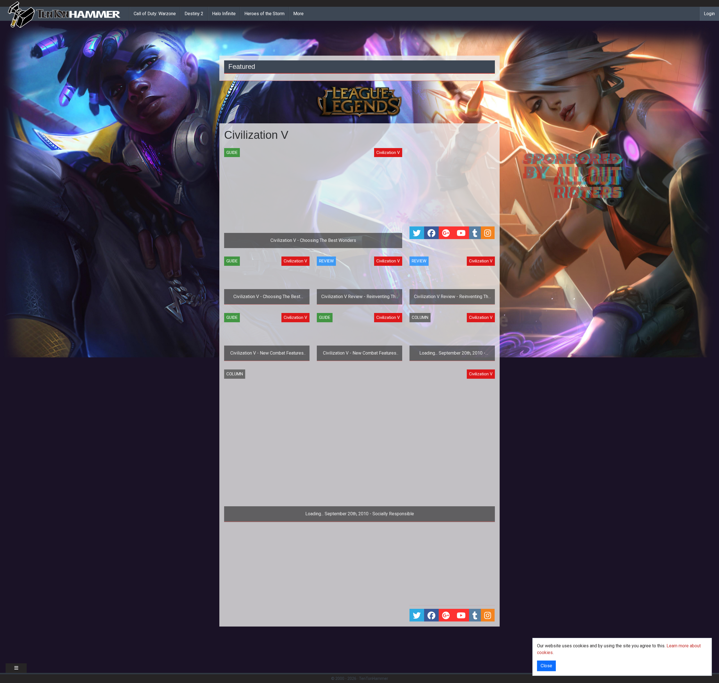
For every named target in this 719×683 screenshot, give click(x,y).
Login (709, 13)
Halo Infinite (224, 13)
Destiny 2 (194, 13)
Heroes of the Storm (264, 13)
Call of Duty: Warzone (155, 13)
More (298, 13)
